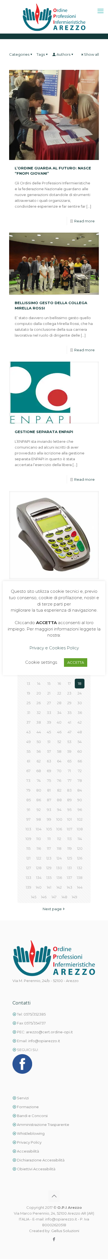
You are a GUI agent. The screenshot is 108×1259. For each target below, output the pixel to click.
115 (28, 848)
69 (49, 771)
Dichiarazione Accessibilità (40, 1160)
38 (38, 722)
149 (74, 897)
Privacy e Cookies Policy (54, 647)
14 (38, 683)
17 (69, 683)
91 (28, 809)
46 (59, 732)
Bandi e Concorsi (32, 1115)
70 (59, 771)
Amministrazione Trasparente (43, 1124)
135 (49, 877)
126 (79, 858)
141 (49, 887)
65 (69, 761)
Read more (84, 221)
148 (64, 897)
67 (28, 771)
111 (49, 838)
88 (59, 800)
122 (38, 858)
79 (28, 790)
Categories (19, 54)
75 (49, 780)
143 (69, 887)
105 (49, 829)
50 (39, 741)
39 (49, 722)
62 (39, 761)
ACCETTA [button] (75, 662)
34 (59, 712)
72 (80, 771)
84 (79, 790)
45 (49, 732)
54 (80, 741)
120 (80, 848)
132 (79, 868)
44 (39, 732)
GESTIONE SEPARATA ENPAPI (44, 431)
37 (28, 722)
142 (59, 887)
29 (69, 703)
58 (59, 751)
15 (48, 683)
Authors (63, 54)
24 (80, 693)
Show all (91, 54)
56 (39, 751)
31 (28, 712)
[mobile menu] (100, 11)
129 (49, 868)
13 (28, 683)
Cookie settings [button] (41, 662)
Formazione (28, 1107)
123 (49, 858)
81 (49, 790)
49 (28, 741)
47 (69, 732)
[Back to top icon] (54, 1196)
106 (59, 829)
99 (49, 819)
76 (59, 780)
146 (44, 897)
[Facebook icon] (54, 1239)
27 (49, 703)
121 (28, 858)
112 (59, 838)
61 (28, 761)
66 (80, 761)
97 (28, 819)
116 (39, 848)
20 (39, 693)
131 (69, 868)
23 (69, 693)
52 (59, 741)
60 (79, 751)
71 (69, 771)
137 (69, 877)
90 (79, 800)
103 (28, 829)
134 (39, 877)
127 (28, 868)
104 (39, 829)
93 (49, 809)
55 (28, 751)
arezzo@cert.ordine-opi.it (49, 1032)
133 (28, 877)
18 (79, 683)
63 (49, 761)
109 (28, 838)
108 (80, 829)
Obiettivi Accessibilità (35, 1169)
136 (59, 877)
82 (59, 790)
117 (49, 848)
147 (54, 897)
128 (39, 868)
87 (49, 800)
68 (38, 771)
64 (59, 761)
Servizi (22, 1098)
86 (38, 800)
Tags (41, 54)
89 (69, 800)
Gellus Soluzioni (65, 1231)
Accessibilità (28, 1151)
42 (80, 722)
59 (69, 751)
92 (39, 809)
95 (69, 809)
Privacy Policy (29, 1142)
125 (69, 858)
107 (69, 829)
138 (80, 877)
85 (28, 800)
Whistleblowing (31, 1133)
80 (38, 790)
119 (69, 848)
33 (49, 712)
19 (28, 693)
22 (59, 693)
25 (28, 703)
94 (59, 809)
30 (79, 703)
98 (38, 819)
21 (48, 693)
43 (28, 732)
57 (49, 751)
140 (39, 887)
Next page (52, 909)
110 (38, 838)
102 (80, 819)
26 (39, 703)
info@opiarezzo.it (44, 1041)
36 (80, 712)
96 (80, 809)
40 (59, 722)
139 (28, 887)
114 (80, 838)
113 (69, 838)
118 (59, 848)
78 (80, 780)
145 (33, 897)
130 (59, 868)
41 (69, 722)
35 (69, 712)
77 (69, 780)
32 (39, 712)
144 (80, 887)
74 (39, 780)
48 (79, 732)
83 (69, 790)
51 (48, 741)
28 (59, 703)
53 (69, 741)
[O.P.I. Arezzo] (54, 16)
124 (59, 858)
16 (59, 683)
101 (69, 819)
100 (59, 819)
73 (28, 780)
